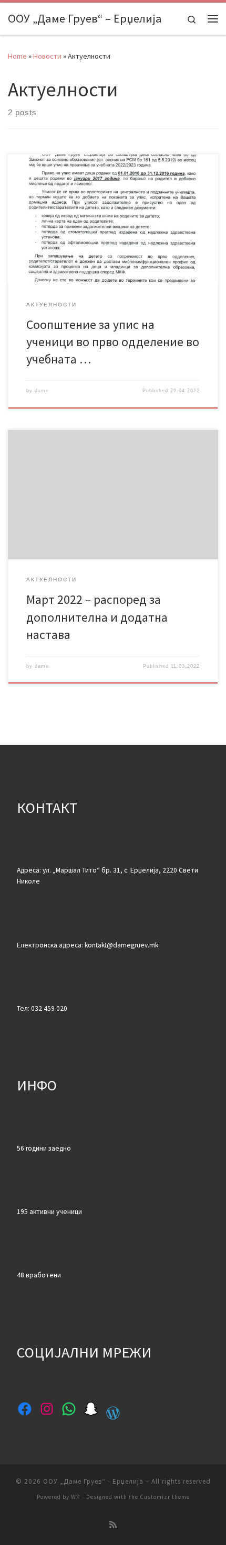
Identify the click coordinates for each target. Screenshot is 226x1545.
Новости (47, 56)
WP (75, 1496)
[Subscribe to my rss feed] (113, 1524)
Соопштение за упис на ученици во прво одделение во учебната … (112, 342)
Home (17, 56)
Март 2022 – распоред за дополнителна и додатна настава (97, 617)
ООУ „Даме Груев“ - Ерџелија (93, 1481)
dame (42, 390)
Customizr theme (165, 1496)
